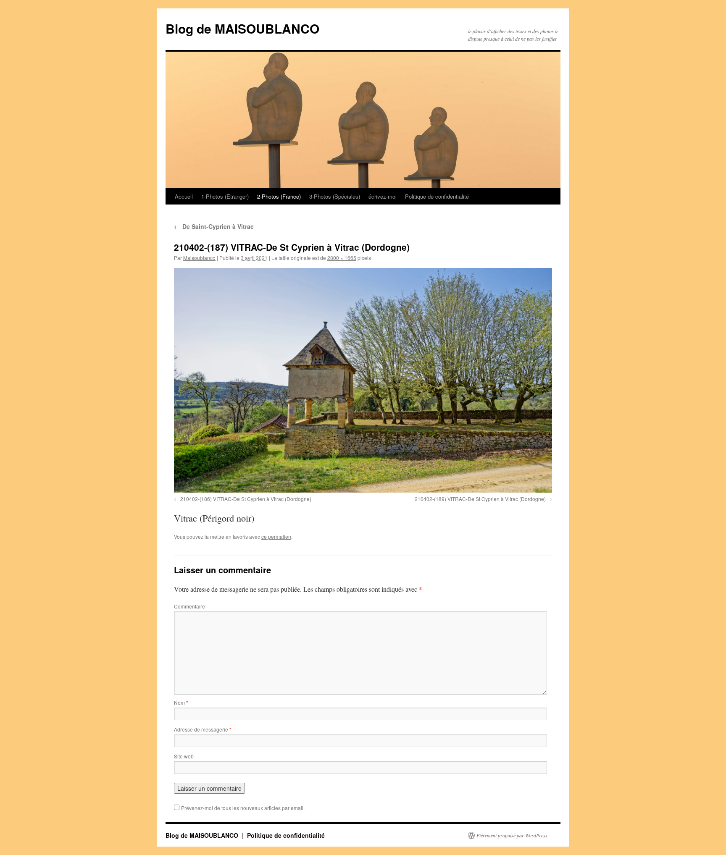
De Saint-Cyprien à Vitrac (214, 226)
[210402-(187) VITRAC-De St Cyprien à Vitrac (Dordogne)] (363, 380)
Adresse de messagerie (202, 729)
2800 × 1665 (341, 257)
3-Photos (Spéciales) (334, 196)
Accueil (184, 196)
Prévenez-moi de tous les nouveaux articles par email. (243, 807)
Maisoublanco (199, 257)
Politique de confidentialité (437, 196)
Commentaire (189, 606)
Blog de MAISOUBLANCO (242, 28)
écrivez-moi (382, 196)
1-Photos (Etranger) (225, 196)
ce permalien (276, 536)
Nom (181, 702)
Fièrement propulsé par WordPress (511, 835)
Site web (184, 756)
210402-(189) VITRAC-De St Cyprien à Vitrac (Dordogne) (480, 498)
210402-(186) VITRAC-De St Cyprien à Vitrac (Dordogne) (245, 498)
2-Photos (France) (279, 196)
